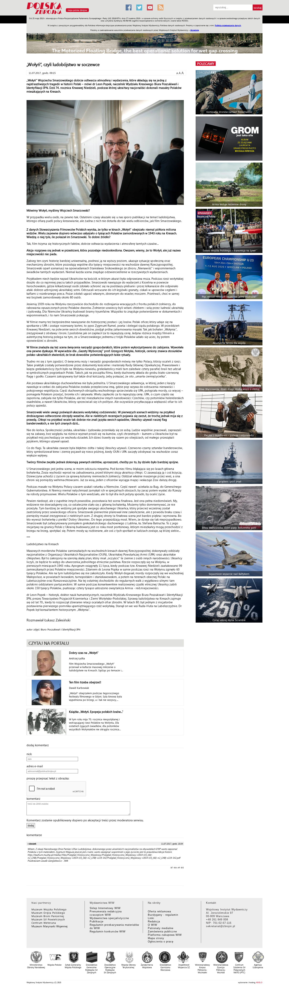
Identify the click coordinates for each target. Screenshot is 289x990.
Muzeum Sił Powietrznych (48, 919)
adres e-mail (36, 766)
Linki (151, 918)
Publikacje (96, 921)
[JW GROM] (229, 138)
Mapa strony (156, 938)
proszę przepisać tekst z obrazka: (49, 778)
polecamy (205, 63)
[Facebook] (129, 7)
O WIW (152, 924)
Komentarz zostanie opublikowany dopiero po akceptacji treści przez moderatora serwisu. (85, 820)
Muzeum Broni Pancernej (47, 916)
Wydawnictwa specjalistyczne (109, 918)
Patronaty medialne (160, 928)
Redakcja (154, 921)
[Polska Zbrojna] (74, 14)
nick (30, 754)
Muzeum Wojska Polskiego (49, 909)
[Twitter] (139, 7)
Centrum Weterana (43, 922)
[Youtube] (150, 7)
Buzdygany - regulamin (163, 914)
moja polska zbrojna (77, 10)
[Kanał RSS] (160, 7)
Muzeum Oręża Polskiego (48, 912)
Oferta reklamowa (159, 911)
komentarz (35, 798)
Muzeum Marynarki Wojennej (49, 926)
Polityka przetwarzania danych (228, 25)
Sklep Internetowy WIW (105, 908)
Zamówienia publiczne (162, 931)
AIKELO (259, 982)
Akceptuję (194, 30)
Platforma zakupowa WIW (165, 934)
